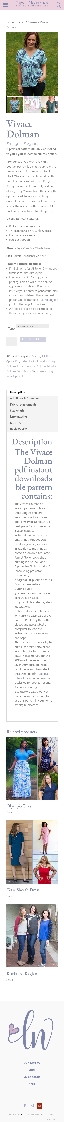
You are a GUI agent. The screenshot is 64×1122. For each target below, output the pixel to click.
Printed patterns (26, 366)
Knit (17, 361)
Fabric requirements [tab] (23, 404)
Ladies (21, 22)
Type (11, 328)
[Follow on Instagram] (32, 1106)
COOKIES (49, 1114)
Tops (19, 371)
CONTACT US (32, 1062)
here (47, 248)
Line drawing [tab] (18, 416)
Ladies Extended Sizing (42, 361)
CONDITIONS (31, 1114)
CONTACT (51, 1119)
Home (10, 22)
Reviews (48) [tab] (18, 428)
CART (32, 1084)
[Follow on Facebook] (25, 1106)
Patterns (11, 366)
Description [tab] (17, 392)
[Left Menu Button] (11, 5)
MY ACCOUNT (32, 1077)
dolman (43, 371)
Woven (27, 371)
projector (20, 376)
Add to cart (31, 339)
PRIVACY (14, 1114)
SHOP (32, 1070)
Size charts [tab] (17, 410)
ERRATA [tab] (15, 422)
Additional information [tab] (25, 398)
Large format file (19, 277)
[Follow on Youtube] (39, 1106)
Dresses (32, 22)
